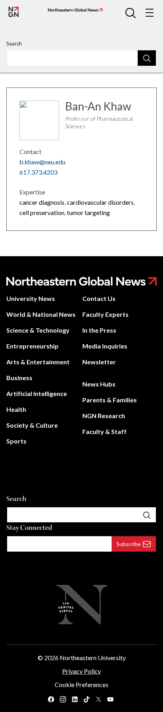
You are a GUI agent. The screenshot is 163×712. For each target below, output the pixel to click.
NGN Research (103, 415)
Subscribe (128, 544)
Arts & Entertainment (38, 362)
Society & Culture (32, 425)
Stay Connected (29, 527)
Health (16, 409)
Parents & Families (109, 400)
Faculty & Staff (104, 431)
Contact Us (99, 298)
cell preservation (41, 212)
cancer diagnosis (41, 202)
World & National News (41, 314)
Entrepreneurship (32, 346)
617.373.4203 (38, 172)
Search (14, 43)
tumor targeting (88, 212)
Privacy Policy (81, 671)
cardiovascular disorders (100, 202)
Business (19, 377)
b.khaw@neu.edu (42, 162)
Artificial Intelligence (36, 393)
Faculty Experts (105, 314)
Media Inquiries (104, 346)
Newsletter (99, 362)
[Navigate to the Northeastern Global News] (13, 11)
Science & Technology (38, 330)
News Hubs (99, 384)
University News (30, 298)
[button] (130, 12)
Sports (16, 441)
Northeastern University (93, 657)
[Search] (147, 57)
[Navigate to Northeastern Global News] (73, 10)
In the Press (99, 330)
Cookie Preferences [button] (81, 684)
